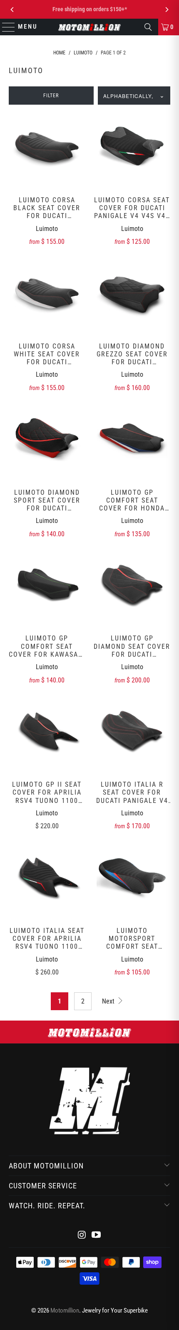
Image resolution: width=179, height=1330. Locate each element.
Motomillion (64, 1310)
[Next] (166, 9)
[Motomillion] (89, 27)
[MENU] (5, 27)
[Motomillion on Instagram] (82, 1235)
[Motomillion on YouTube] (96, 1235)
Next (109, 1001)
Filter (51, 95)
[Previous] (12, 9)
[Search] (148, 27)
